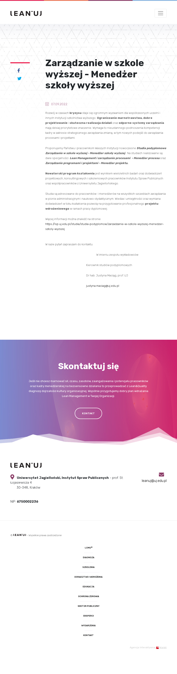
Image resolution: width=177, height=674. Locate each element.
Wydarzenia (88, 625)
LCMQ (88, 547)
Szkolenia (88, 567)
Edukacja (88, 586)
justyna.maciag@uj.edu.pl (102, 285)
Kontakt (88, 635)
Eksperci (88, 616)
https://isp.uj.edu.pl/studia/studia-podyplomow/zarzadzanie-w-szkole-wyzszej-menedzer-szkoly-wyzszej (104, 226)
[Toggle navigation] (161, 13)
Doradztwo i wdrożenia (88, 577)
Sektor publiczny (89, 606)
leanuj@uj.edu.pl (154, 480)
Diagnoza (88, 557)
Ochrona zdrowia (88, 596)
